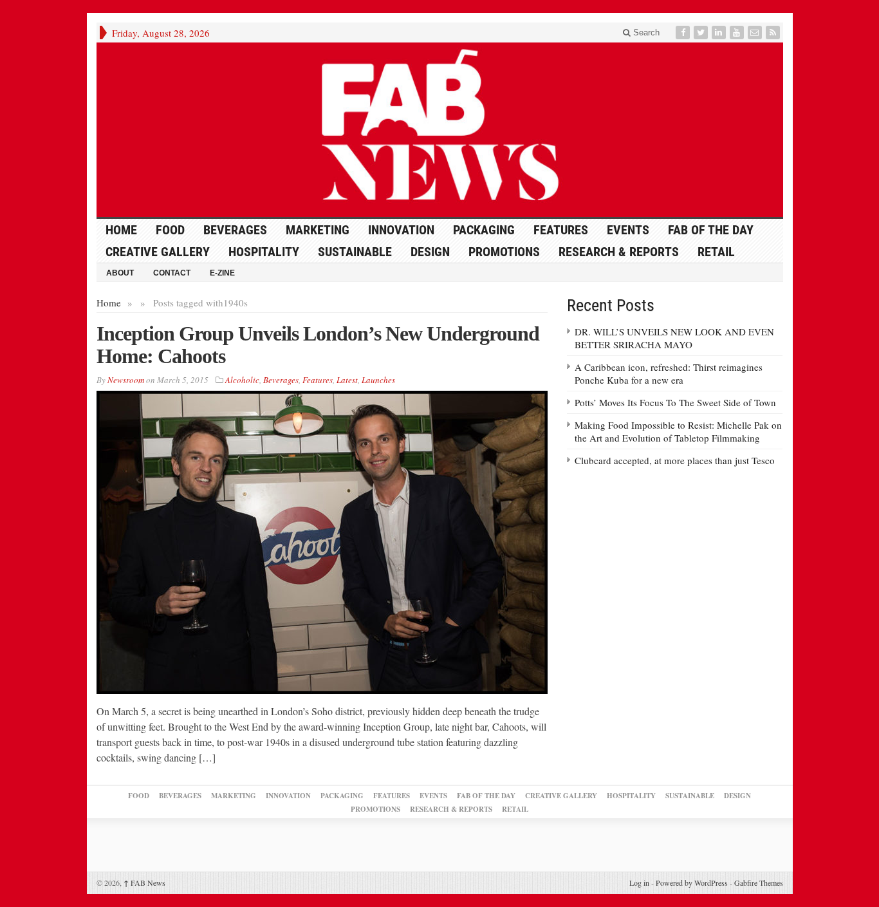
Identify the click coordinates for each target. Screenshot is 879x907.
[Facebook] (684, 32)
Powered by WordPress (692, 882)
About (120, 272)
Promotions (504, 251)
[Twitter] (702, 32)
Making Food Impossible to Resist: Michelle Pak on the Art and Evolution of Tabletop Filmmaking (678, 431)
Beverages (235, 230)
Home (109, 302)
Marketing (317, 230)
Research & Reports (619, 251)
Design (430, 251)
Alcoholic (242, 380)
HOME (121, 230)
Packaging (484, 230)
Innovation (401, 230)
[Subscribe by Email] (756, 32)
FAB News (144, 882)
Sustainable (355, 251)
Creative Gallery (158, 251)
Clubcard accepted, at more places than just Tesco (675, 460)
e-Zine (222, 272)
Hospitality (263, 251)
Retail (716, 251)
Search (645, 32)
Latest (347, 380)
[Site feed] (774, 32)
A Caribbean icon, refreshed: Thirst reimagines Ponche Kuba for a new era (669, 373)
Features (560, 230)
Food (170, 230)
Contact (171, 272)
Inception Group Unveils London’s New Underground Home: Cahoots (318, 345)
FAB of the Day (711, 230)
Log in (639, 882)
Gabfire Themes (758, 882)
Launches (378, 380)
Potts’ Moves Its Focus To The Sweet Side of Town (675, 402)
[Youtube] (738, 32)
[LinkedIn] (720, 32)
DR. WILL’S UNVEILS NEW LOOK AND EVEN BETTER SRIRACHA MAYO (674, 338)
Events (628, 230)
